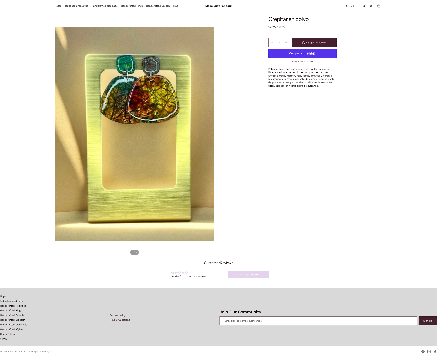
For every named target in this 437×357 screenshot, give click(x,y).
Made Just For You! (17, 351)
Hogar (3, 296)
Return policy (117, 315)
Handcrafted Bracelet (12, 319)
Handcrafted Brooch (12, 315)
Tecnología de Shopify (39, 351)
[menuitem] (176, 6)
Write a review (248, 274)
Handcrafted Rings (11, 310)
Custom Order (8, 334)
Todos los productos (11, 301)
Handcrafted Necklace (13, 305)
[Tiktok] (435, 351)
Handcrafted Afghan (12, 329)
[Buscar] (364, 6)
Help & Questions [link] (120, 319)
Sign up (427, 320)
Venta (3, 338)
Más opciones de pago (302, 61)
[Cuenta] (371, 6)
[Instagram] (429, 351)
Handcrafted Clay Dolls (13, 324)
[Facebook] (423, 351)
